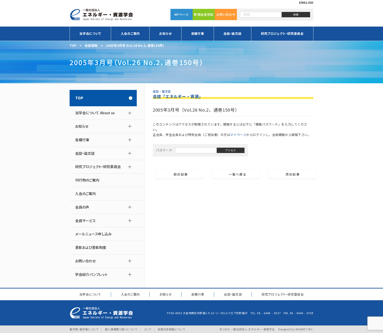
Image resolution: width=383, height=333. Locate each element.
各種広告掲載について (171, 329)
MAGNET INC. (304, 329)
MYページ (181, 14)
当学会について (90, 294)
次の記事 (294, 174)
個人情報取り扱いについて (121, 329)
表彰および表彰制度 (90, 247)
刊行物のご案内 (87, 180)
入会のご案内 (130, 33)
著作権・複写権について (84, 329)
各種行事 (197, 294)
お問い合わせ (225, 14)
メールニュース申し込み (93, 233)
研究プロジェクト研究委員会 (283, 294)
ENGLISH (306, 2)
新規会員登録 (203, 14)
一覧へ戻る (236, 174)
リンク (147, 329)
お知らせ (165, 294)
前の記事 (179, 174)
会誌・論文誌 (233, 294)
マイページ (238, 134)
